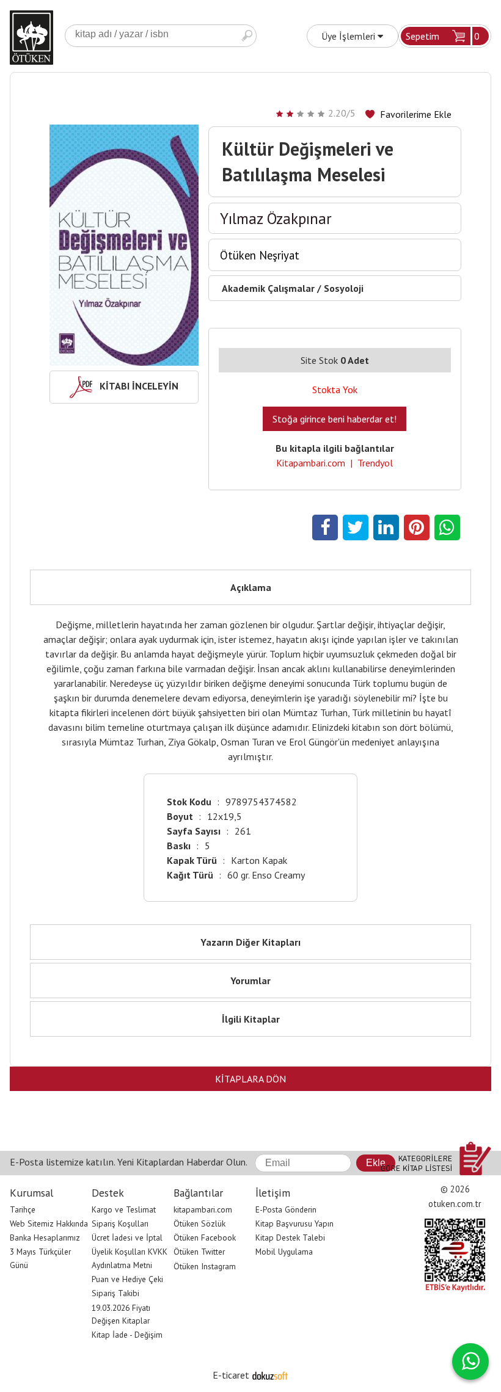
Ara (247, 35)
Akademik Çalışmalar (268, 288)
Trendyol (375, 463)
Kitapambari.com (310, 463)
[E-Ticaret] (270, 1375)
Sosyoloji (344, 288)
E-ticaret (231, 1375)
